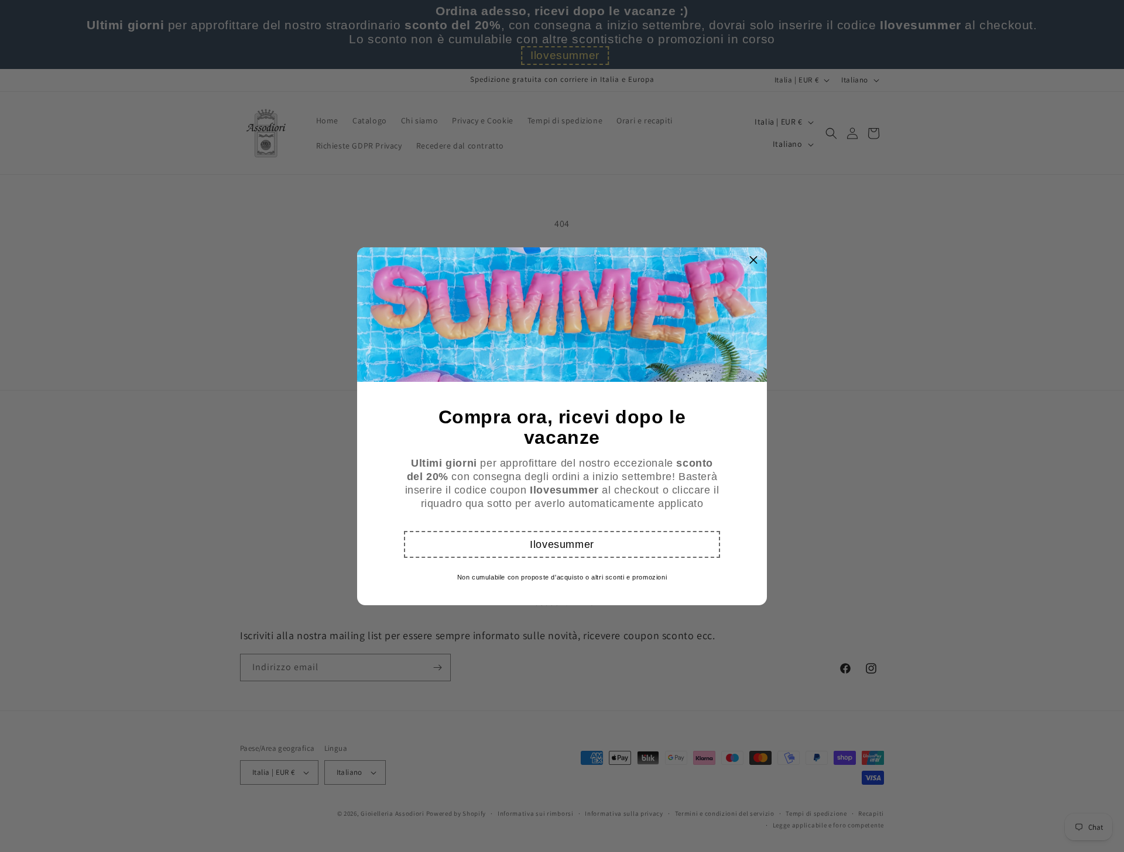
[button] (562, 544)
